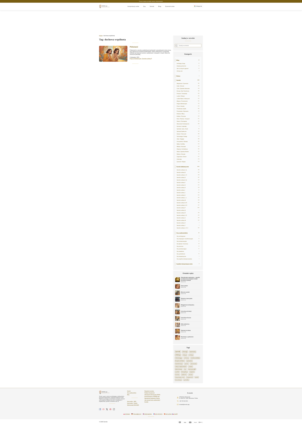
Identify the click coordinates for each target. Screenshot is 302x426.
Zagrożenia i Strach (188, 156)
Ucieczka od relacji (186, 311)
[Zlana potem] (177, 288)
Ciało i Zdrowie (188, 86)
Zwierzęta (188, 159)
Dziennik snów (170, 6)
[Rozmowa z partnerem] (177, 339)
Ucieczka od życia (186, 317)
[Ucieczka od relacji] (177, 314)
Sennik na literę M (188, 200)
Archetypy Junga (188, 63)
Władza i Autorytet (188, 146)
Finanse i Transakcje (188, 93)
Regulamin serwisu (149, 391)
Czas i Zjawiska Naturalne (188, 88)
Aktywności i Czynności (188, 83)
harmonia (193, 352)
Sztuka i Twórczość (188, 134)
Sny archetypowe (188, 236)
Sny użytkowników (187, 233)
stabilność (184, 374)
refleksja (178, 355)
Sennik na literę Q (188, 210)
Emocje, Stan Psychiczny (188, 91)
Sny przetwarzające (188, 248)
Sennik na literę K (188, 195)
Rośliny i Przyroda (188, 116)
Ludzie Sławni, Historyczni (188, 98)
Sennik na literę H (188, 187)
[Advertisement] (151, 22)
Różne (187, 76)
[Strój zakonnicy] (177, 326)
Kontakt (146, 402)
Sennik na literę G (188, 185)
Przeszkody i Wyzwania (188, 111)
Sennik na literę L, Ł (188, 197)
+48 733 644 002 (183, 401)
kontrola (177, 374)
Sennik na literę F (188, 182)
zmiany (191, 355)
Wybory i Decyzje (188, 154)
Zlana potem (184, 285)
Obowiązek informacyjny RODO (152, 394)
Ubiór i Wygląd (188, 139)
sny (185, 369)
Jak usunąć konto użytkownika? (152, 400)
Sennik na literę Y (188, 225)
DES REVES (158, 414)
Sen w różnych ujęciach (188, 68)
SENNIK (127, 414)
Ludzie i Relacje (188, 96)
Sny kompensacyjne (188, 241)
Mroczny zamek (185, 292)
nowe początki (192, 369)
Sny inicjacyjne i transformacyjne (188, 238)
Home (100, 35)
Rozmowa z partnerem (187, 336)
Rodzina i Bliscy (188, 113)
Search (176, 46)
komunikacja (178, 380)
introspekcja (184, 371)
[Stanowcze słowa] (177, 333)
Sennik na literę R (188, 212)
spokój (196, 377)
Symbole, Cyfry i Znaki (188, 128)
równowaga (178, 358)
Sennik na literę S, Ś (188, 215)
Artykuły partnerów (188, 66)
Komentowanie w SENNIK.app (151, 396)
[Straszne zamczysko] (177, 301)
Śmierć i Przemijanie (188, 121)
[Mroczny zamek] (177, 294)
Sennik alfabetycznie (187, 166)
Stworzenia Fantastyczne (188, 123)
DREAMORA (148, 414)
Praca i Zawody (188, 106)
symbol (177, 371)
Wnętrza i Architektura (188, 149)
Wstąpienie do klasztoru (187, 305)
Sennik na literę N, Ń (188, 202)
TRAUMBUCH (137, 414)
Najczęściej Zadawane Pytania (152, 398)
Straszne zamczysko (186, 298)
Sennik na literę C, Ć (188, 175)
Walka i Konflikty (188, 144)
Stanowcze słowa (186, 330)
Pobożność (134, 47)
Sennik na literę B (188, 172)
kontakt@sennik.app (184, 404)
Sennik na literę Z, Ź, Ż (188, 228)
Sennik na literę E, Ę (188, 180)
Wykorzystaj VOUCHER (133, 405)
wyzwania (189, 361)
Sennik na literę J (188, 192)
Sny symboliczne (188, 253)
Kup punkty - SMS (131, 401)
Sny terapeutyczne (188, 256)
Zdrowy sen (188, 71)
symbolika (186, 380)
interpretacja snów (179, 377)
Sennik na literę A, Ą (188, 170)
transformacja (178, 363)
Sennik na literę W (188, 220)
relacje (185, 355)
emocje (184, 352)
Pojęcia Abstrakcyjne (135, 58)
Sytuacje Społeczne (188, 131)
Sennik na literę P (147, 58)
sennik (177, 352)
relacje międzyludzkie (180, 366)
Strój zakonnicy (185, 324)
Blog (159, 6)
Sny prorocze (188, 246)
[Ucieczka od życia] (177, 320)
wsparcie (192, 371)
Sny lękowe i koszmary (188, 243)
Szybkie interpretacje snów (187, 264)
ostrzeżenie (194, 363)
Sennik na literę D (188, 177)
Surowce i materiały (188, 126)
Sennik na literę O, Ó (188, 205)
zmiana (190, 366)
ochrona (186, 358)
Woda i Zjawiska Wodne (188, 151)
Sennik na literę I (188, 190)
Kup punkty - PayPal (132, 403)
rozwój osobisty (195, 358)
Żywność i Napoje (188, 161)
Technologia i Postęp (188, 136)
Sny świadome (188, 251)
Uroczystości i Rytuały (188, 141)
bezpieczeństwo (179, 361)
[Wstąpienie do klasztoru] (177, 307)
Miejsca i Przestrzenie (188, 101)
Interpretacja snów (133, 6)
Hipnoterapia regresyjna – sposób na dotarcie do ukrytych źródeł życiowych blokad (190, 279)
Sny (144, 6)
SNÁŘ (176, 414)
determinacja (178, 369)
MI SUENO (168, 414)
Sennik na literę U (188, 217)
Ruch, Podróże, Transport (188, 118)
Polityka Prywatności (149, 392)
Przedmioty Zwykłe (188, 108)
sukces (186, 363)
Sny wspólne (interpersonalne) (188, 259)
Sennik (152, 6)
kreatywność (190, 377)
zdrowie (191, 374)
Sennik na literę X (188, 223)
